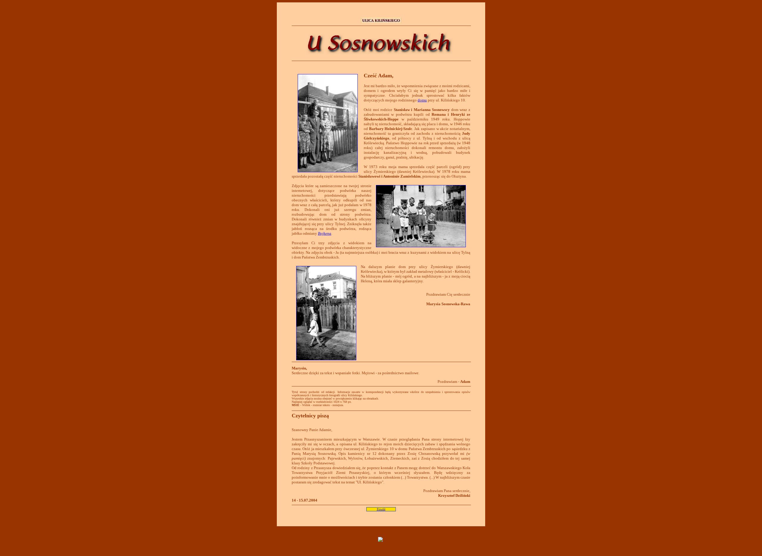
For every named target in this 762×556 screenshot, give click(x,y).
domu (422, 100)
